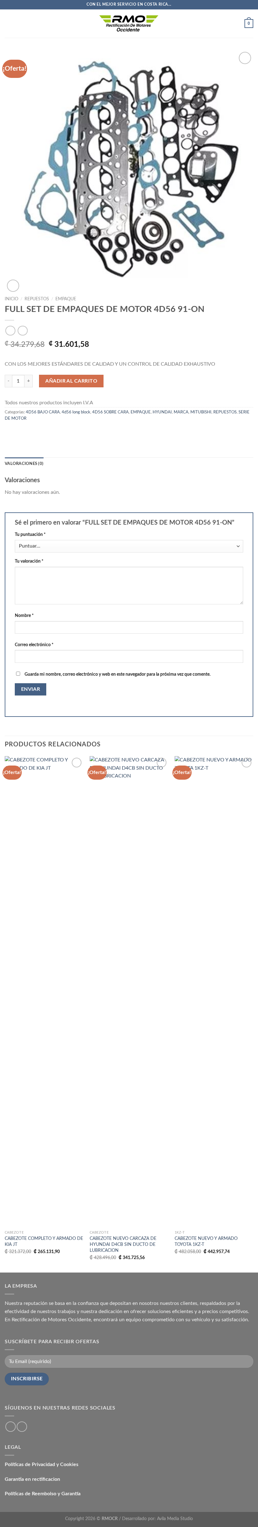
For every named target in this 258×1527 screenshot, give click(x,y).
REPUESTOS (37, 299)
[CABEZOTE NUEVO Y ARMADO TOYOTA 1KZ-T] (214, 991)
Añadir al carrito (71, 381)
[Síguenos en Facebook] (10, 1426)
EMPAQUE (65, 299)
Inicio (11, 299)
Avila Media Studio (175, 1518)
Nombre (24, 615)
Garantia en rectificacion (32, 1479)
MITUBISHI (200, 412)
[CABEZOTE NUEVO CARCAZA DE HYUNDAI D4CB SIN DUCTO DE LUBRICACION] (129, 991)
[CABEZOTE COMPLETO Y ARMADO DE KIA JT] (44, 991)
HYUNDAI (162, 412)
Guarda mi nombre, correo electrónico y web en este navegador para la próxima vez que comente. (117, 674)
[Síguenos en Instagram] (22, 1426)
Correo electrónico (34, 644)
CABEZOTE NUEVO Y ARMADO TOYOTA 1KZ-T (206, 1241)
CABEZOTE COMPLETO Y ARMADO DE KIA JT (44, 1241)
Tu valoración (29, 561)
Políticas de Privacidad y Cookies (41, 1464)
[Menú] (8, 23)
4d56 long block (76, 412)
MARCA (181, 412)
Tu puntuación (30, 534)
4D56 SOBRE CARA (110, 412)
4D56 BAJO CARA (43, 412)
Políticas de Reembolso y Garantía (43, 1493)
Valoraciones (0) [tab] (24, 464)
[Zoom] (13, 286)
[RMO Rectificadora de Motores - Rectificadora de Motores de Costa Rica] (129, 23)
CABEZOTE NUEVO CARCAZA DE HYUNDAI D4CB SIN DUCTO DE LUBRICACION (123, 1244)
